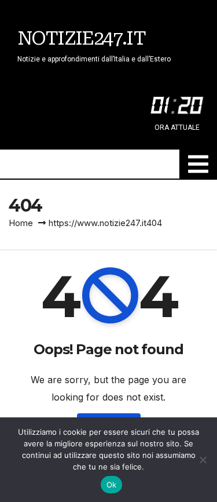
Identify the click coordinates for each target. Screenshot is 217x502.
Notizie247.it (81, 38)
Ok (111, 484)
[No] (202, 459)
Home (21, 222)
